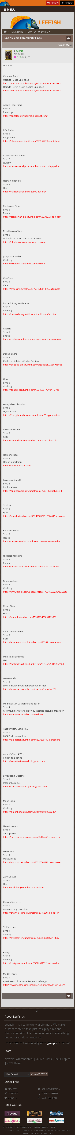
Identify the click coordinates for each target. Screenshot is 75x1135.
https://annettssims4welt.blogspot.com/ (24, 761)
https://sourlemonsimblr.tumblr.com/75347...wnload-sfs (32, 642)
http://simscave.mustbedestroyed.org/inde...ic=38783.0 (32, 83)
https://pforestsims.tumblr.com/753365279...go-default (31, 141)
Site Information (50, 1089)
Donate (12, 1098)
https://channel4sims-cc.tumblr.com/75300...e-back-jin (31, 912)
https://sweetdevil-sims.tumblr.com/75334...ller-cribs (30, 440)
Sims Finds (17, 31)
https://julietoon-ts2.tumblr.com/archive (24, 263)
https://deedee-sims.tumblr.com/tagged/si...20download (32, 364)
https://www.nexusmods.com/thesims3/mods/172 (29, 689)
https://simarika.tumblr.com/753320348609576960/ (29, 617)
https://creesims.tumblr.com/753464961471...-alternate (31, 288)
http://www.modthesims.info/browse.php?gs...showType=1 (34, 984)
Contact (13, 1093)
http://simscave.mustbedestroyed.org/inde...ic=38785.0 (32, 90)
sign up (50, 1043)
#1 (71, 45)
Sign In (54, 3)
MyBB (16, 1127)
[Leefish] (37, 22)
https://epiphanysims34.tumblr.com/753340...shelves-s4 (32, 490)
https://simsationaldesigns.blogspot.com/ (25, 786)
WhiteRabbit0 (24, 1059)
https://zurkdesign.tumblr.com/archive (23, 887)
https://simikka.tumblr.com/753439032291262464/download (34, 516)
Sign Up (68, 3)
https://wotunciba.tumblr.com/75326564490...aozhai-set (32, 862)
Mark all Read (49, 1098)
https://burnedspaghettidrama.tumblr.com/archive (30, 314)
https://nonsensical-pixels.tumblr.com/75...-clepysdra (31, 166)
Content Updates (38, 31)
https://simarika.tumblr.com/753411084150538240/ (29, 811)
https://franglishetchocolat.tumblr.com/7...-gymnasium (31, 415)
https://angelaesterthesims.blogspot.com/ (25, 115)
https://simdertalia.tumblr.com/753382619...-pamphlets (31, 739)
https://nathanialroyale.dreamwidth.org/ (24, 191)
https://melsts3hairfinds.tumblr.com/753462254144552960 (33, 663)
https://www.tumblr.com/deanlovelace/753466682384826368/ (35, 591)
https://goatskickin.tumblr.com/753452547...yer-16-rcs (31, 389)
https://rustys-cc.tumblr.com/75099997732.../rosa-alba (31, 963)
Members (12, 1089)
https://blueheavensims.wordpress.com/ (24, 242)
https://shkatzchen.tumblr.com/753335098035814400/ (31, 937)
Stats (8, 1051)
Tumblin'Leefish (49, 1093)
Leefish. (46, 1127)
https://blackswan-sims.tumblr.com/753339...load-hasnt (32, 216)
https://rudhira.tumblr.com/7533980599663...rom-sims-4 (32, 339)
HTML (53, 1127)
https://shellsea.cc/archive (17, 465)
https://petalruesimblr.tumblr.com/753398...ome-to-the (31, 541)
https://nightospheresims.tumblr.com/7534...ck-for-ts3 (31, 566)
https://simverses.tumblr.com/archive (23, 714)
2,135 (27, 57)
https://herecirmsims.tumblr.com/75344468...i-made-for (32, 837)
